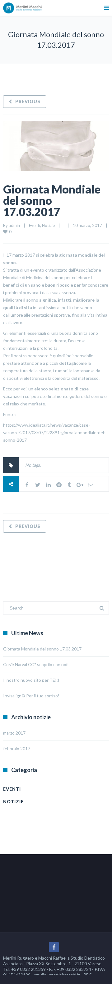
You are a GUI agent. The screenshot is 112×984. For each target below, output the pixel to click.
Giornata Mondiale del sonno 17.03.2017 (51, 200)
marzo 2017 (14, 732)
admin (14, 225)
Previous (27, 101)
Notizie (48, 225)
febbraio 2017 (16, 748)
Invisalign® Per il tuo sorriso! (31, 695)
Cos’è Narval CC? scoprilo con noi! (36, 664)
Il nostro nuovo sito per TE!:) (31, 680)
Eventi (34, 225)
